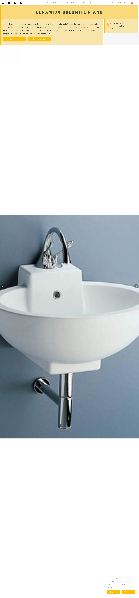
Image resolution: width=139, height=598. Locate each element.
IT (135, 3)
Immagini (15, 39)
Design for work (57, 3)
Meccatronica (102, 3)
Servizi (112, 3)
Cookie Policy (112, 588)
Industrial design (72, 3)
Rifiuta (129, 592)
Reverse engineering (88, 3)
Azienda (46, 3)
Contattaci (123, 3)
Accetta (114, 592)
